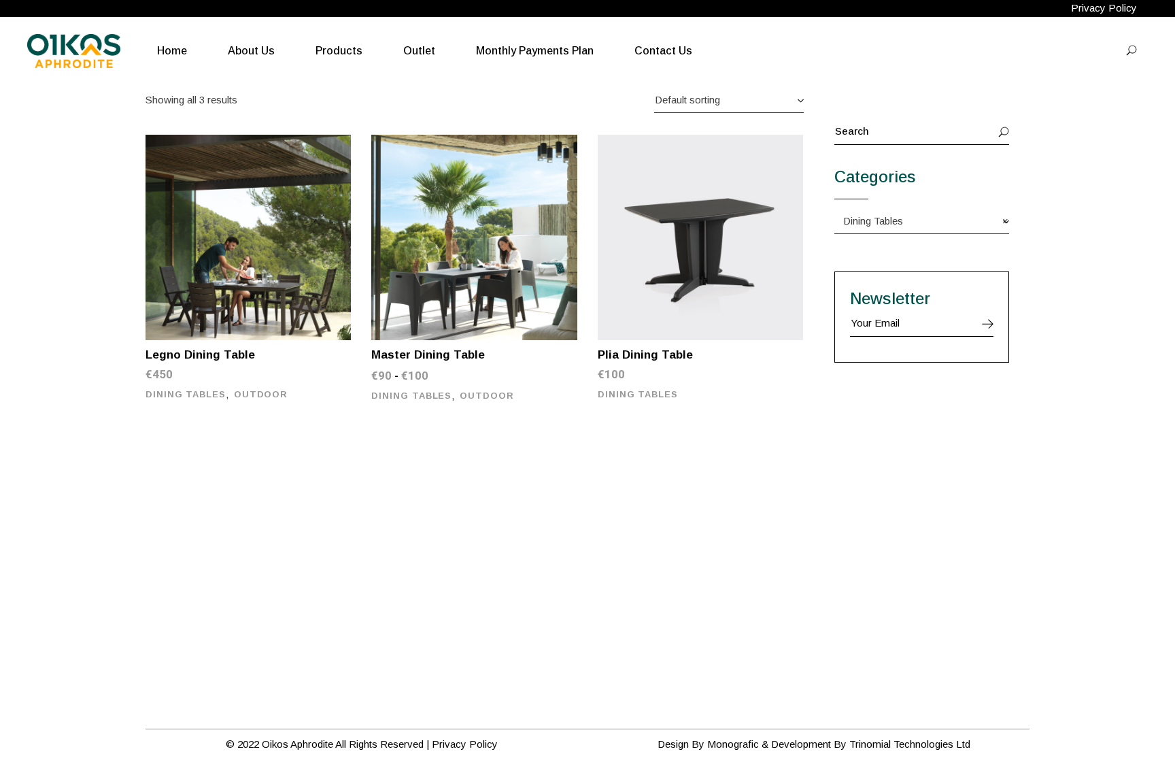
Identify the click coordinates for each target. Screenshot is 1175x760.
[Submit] (987, 323)
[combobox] (729, 100)
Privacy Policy (1104, 8)
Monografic (733, 744)
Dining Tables (186, 394)
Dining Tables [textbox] (921, 221)
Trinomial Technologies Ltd (909, 744)
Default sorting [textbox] (687, 99)
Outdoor (261, 394)
